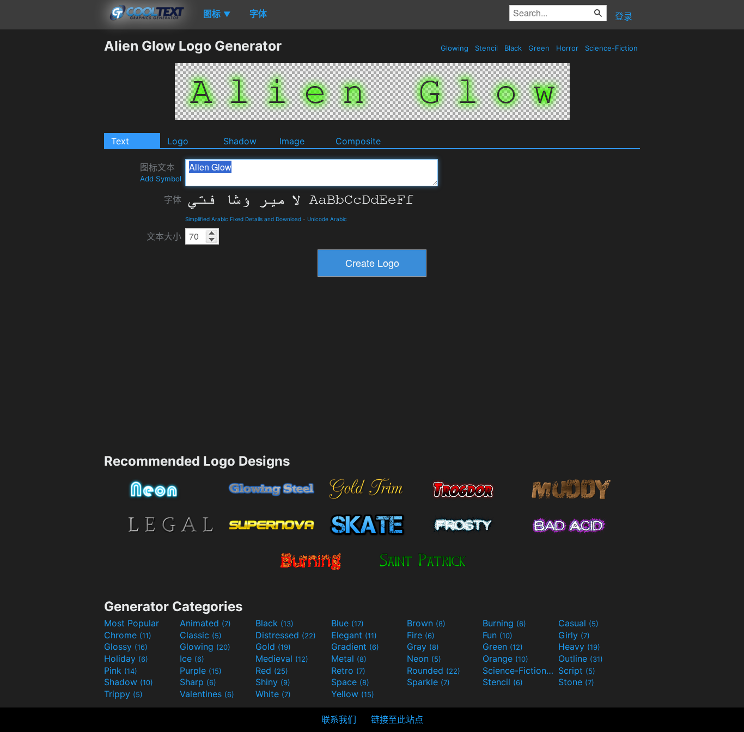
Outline (580, 658)
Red (271, 670)
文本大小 (164, 236)
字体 (172, 199)
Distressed (285, 635)
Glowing (454, 48)
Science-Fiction (611, 48)
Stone (576, 681)
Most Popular (131, 623)
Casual (578, 623)
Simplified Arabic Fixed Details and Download (243, 219)
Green (539, 48)
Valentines (207, 693)
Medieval (281, 658)
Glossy (126, 646)
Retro (348, 670)
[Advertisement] (51, 201)
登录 (623, 16)
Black (513, 48)
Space (350, 681)
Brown (426, 623)
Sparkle (428, 681)
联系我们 (338, 719)
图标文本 (160, 172)
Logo (177, 141)
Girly (574, 635)
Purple (201, 670)
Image (291, 141)
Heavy (579, 646)
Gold (273, 646)
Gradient (355, 646)
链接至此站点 (397, 719)
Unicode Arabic (327, 219)
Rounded (433, 670)
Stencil (486, 48)
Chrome (127, 635)
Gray (423, 646)
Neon (424, 658)
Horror (567, 48)
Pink (120, 670)
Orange (505, 658)
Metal (349, 658)
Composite (358, 141)
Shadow (240, 141)
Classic (201, 635)
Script (576, 670)
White (273, 693)
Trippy (123, 693)
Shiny (272, 681)
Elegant (354, 635)
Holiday (126, 658)
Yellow (352, 693)
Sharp (198, 681)
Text (120, 141)
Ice (192, 658)
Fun (498, 635)
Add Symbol (160, 178)
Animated (205, 623)
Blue (347, 623)
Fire (421, 635)
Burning (504, 623)
